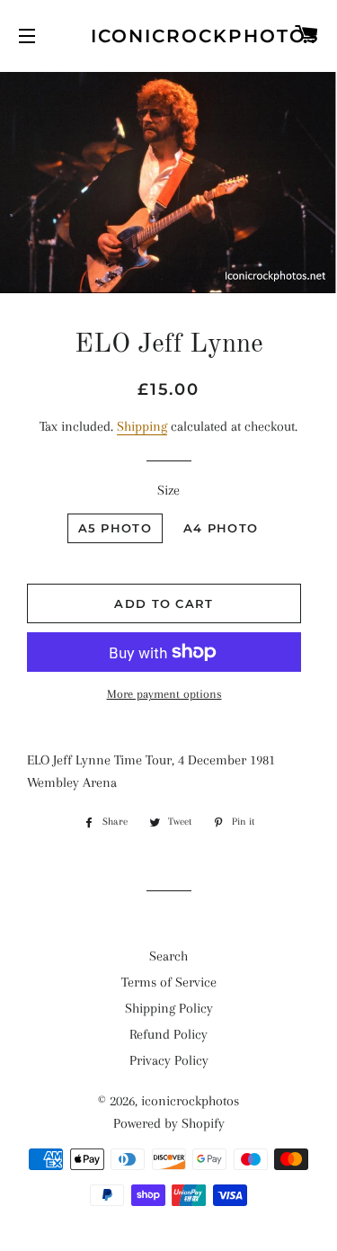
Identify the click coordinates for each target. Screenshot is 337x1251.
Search (168, 956)
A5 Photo (115, 528)
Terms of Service (169, 982)
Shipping (142, 426)
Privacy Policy (168, 1060)
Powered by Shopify (169, 1123)
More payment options (164, 694)
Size (168, 490)
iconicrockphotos (168, 36)
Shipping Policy (169, 1008)
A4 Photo (220, 528)
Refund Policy (168, 1034)
